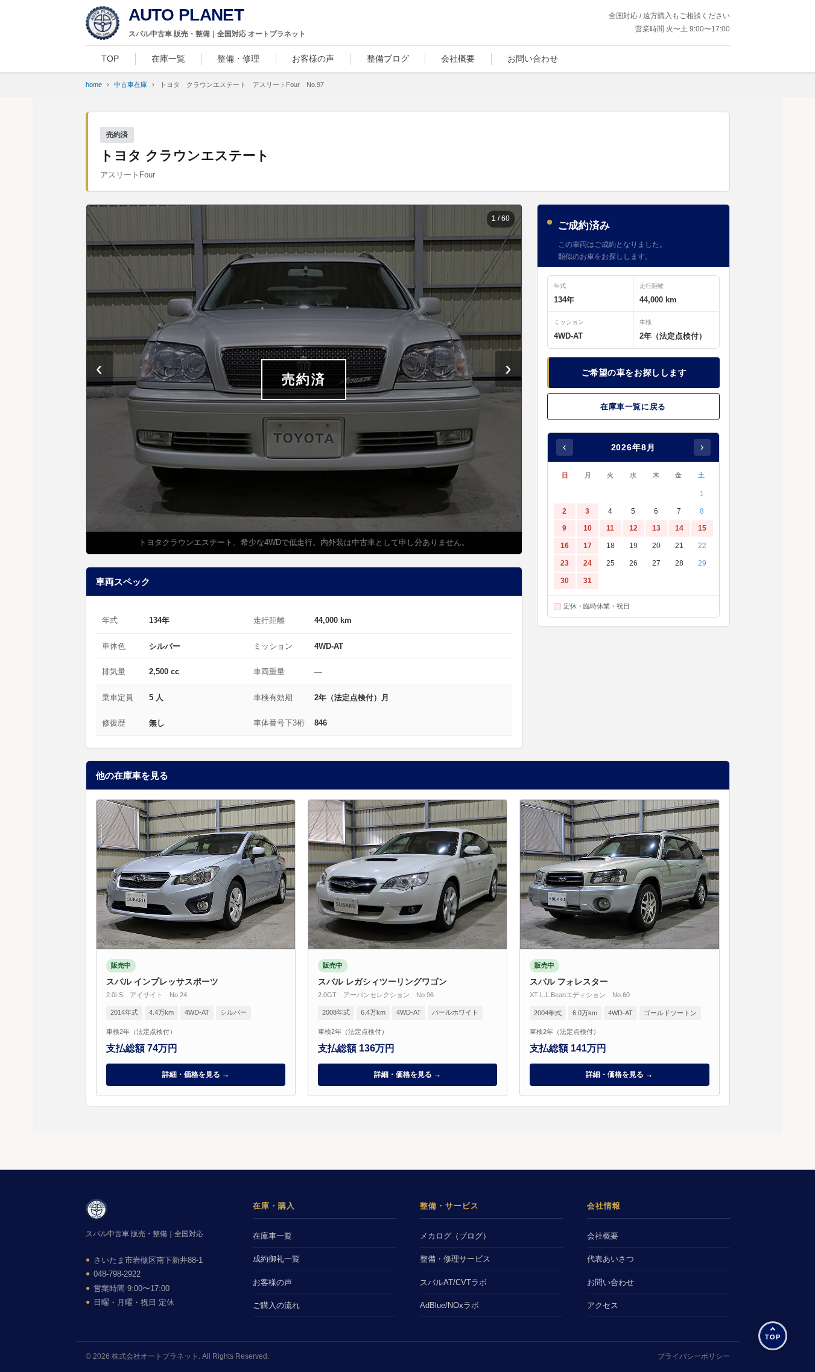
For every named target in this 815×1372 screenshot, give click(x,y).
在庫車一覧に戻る (632, 406)
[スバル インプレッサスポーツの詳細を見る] (196, 948)
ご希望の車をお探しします (634, 372)
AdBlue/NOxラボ (449, 1305)
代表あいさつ (610, 1258)
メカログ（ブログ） (455, 1235)
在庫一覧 (168, 58)
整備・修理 (238, 58)
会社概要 (458, 58)
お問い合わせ (532, 58)
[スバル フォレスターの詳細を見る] (619, 948)
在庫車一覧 (272, 1235)
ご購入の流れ (276, 1305)
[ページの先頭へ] (772, 1335)
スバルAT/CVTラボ (453, 1282)
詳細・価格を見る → (195, 1074)
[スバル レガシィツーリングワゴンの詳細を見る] (407, 948)
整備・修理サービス (455, 1258)
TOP (110, 58)
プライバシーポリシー (694, 1356)
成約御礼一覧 (276, 1258)
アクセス (602, 1305)
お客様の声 (313, 58)
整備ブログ (388, 58)
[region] (304, 379)
